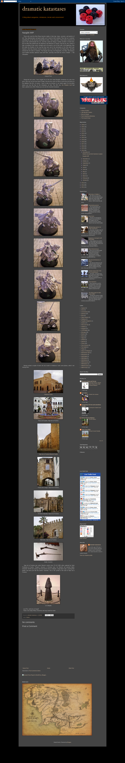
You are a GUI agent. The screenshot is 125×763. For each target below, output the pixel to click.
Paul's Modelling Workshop (88, 116)
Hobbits (83, 326)
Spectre (83, 341)
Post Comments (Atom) (34, 670)
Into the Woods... (93, 419)
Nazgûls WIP (86, 156)
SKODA (83, 339)
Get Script (84, 519)
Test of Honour (84, 345)
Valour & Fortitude (85, 350)
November (85, 158)
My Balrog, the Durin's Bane (87, 487)
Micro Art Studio (85, 114)
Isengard (83, 328)
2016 (83, 146)
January (85, 180)
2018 (83, 141)
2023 (83, 131)
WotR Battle (84, 356)
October (85, 161)
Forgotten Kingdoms (86, 321)
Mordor (28, 617)
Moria (82, 336)
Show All (101, 440)
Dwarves (83, 313)
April (84, 173)
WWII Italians (84, 363)
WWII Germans (85, 362)
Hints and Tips (84, 324)
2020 (83, 137)
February (85, 178)
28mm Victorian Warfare (88, 418)
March (84, 176)
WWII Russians (85, 365)
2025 (83, 126)
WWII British (84, 360)
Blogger (69, 742)
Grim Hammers (92, 281)
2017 (83, 143)
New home (91, 216)
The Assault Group (85, 118)
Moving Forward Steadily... (95, 431)
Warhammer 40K (85, 352)
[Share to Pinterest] (53, 615)
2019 (83, 139)
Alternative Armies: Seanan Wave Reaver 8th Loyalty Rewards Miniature (95, 384)
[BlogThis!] (47, 615)
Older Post (71, 668)
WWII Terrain (84, 367)
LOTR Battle (84, 330)
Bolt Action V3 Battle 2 (94, 194)
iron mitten (84, 393)
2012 (83, 185)
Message (83, 332)
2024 (83, 129)
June (84, 169)
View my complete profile (86, 555)
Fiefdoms (83, 319)
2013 (83, 182)
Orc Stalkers (94, 517)
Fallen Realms (84, 317)
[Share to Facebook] (51, 615)
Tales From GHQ (86, 429)
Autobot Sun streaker (93, 394)
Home (48, 668)
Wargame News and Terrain (89, 381)
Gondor (83, 323)
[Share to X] (49, 615)
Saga (82, 337)
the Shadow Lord (67, 85)
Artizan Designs (85, 110)
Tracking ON (95, 519)
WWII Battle (84, 358)
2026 (83, 124)
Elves (82, 315)
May (84, 171)
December (85, 152)
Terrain (83, 343)
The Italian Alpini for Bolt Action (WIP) (95, 293)
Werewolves (84, 354)
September (86, 163)
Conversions (84, 311)
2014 (83, 150)
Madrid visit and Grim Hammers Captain (92, 154)
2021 (83, 135)
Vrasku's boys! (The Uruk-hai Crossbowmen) (95, 271)
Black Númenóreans (94, 249)
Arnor (82, 310)
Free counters (83, 538)
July (84, 167)
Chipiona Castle (48, 394)
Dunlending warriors (94, 205)
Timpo (82, 349)
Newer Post (25, 668)
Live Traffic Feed (90, 474)
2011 (83, 187)
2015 (83, 148)
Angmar (83, 308)
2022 (83, 133)
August (85, 165)
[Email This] (46, 615)
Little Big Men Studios (86, 112)
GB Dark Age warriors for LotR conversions (95, 228)
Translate (92, 34)
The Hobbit (84, 347)
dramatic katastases (44, 9)
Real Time (90, 519)
